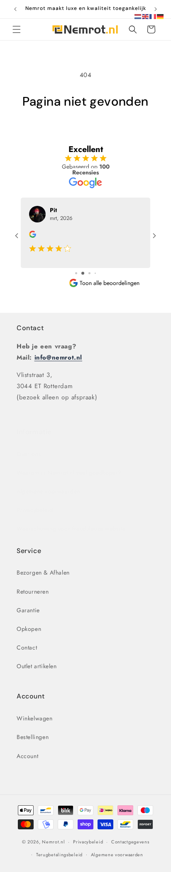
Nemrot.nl (53, 841)
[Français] (153, 15)
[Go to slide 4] (95, 273)
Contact (30, 328)
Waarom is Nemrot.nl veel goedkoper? (69, 473)
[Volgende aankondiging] (156, 9)
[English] (145, 15)
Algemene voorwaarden (48, 491)
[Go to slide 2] (82, 273)
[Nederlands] (138, 15)
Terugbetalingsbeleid (59, 854)
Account (27, 756)
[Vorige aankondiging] (15, 9)
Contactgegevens (130, 841)
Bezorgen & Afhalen (43, 572)
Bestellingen (33, 737)
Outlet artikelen (37, 666)
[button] (16, 29)
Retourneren (33, 591)
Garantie (28, 610)
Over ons (29, 454)
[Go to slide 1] (76, 273)
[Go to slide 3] (89, 273)
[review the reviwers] (32, 236)
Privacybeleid (35, 510)
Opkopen (29, 629)
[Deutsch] (160, 15)
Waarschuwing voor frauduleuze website (71, 528)
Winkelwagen (35, 718)
